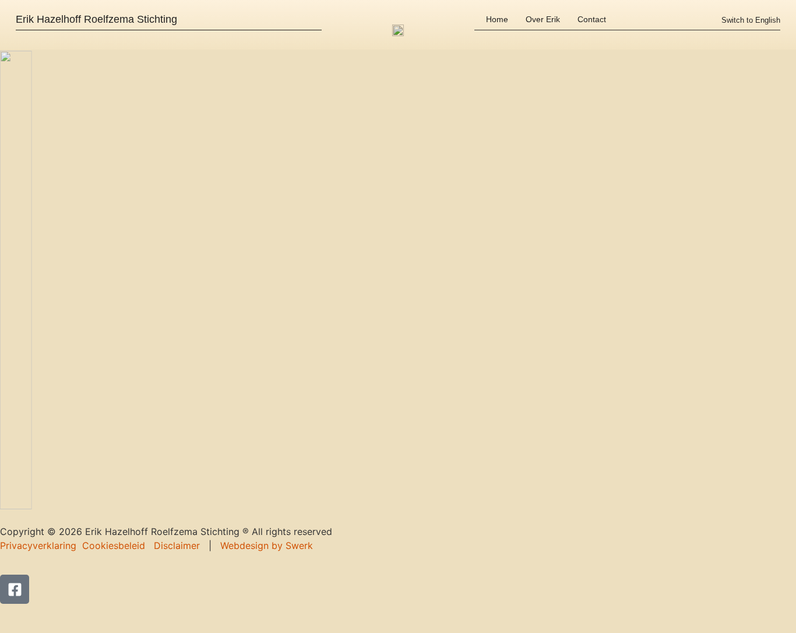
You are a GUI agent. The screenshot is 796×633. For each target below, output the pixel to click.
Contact (591, 19)
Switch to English (750, 20)
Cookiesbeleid (113, 545)
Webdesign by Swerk (266, 545)
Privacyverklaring (38, 545)
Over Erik (543, 19)
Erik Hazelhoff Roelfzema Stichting (96, 19)
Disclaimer (177, 545)
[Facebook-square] (14, 589)
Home (497, 19)
